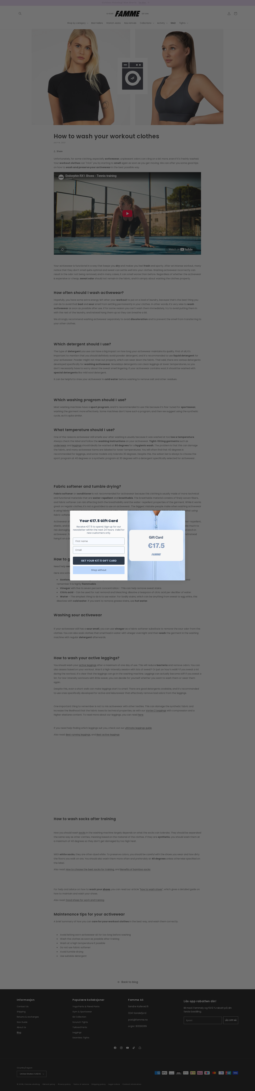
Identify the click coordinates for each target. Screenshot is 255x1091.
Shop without (98, 570)
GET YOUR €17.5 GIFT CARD (99, 560)
